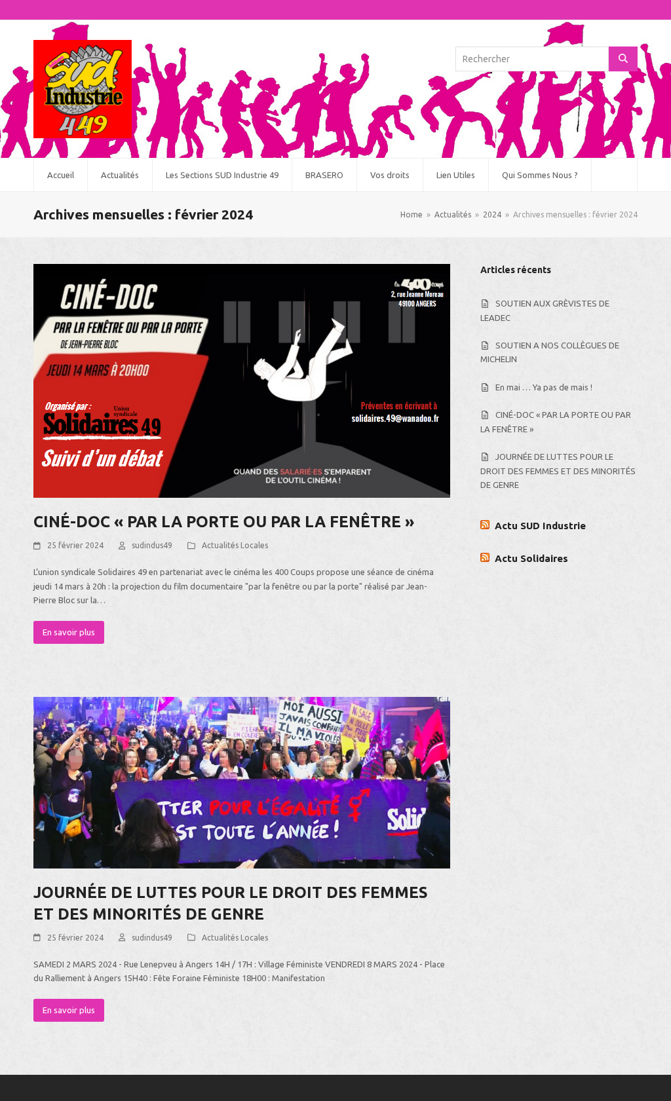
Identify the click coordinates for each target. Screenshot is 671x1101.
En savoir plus (69, 632)
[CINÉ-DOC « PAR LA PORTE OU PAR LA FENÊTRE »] (241, 379)
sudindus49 (152, 545)
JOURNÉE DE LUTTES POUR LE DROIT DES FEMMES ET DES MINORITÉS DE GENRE (558, 470)
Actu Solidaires (531, 558)
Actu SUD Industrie (540, 525)
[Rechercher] (623, 59)
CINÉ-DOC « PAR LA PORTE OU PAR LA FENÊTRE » (223, 522)
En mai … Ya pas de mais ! (543, 387)
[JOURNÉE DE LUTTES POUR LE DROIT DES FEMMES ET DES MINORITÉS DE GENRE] (241, 781)
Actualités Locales (235, 545)
